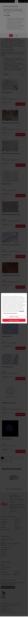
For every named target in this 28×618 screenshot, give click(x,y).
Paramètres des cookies (14, 316)
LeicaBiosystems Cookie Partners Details (10, 313)
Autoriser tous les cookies (14, 320)
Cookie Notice (21, 311)
